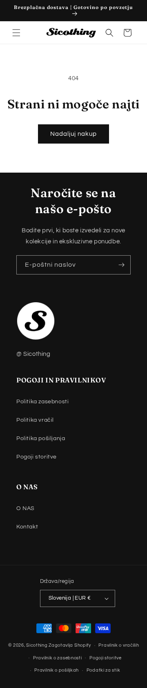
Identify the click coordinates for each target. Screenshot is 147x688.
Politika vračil (35, 420)
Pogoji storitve (36, 457)
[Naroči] (121, 264)
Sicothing (36, 645)
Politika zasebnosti (42, 402)
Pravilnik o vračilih (118, 645)
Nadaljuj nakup (73, 134)
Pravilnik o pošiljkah (56, 670)
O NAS (25, 508)
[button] (16, 33)
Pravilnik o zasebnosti (57, 658)
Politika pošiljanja (40, 438)
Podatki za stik (103, 670)
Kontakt (27, 527)
